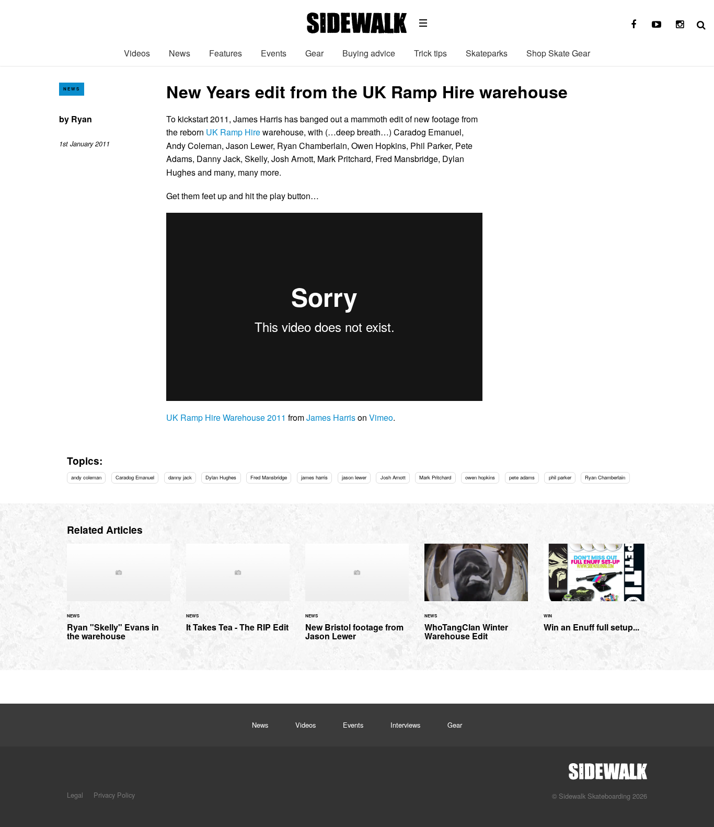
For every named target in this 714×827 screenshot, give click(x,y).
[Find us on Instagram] (679, 24)
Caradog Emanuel (135, 477)
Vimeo (381, 417)
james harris (314, 477)
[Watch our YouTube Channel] (656, 24)
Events (273, 53)
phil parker (560, 477)
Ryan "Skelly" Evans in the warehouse (118, 598)
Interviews (405, 725)
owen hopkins (480, 477)
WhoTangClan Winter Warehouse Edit (476, 598)
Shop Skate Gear (558, 53)
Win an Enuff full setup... (595, 594)
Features (225, 53)
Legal (75, 795)
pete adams (522, 477)
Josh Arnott (393, 477)
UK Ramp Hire (233, 132)
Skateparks (487, 53)
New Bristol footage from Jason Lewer (357, 598)
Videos (137, 53)
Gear (314, 53)
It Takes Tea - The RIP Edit (238, 594)
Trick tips (430, 53)
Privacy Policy (114, 795)
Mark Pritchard (435, 477)
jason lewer (354, 477)
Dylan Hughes (220, 477)
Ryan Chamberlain (605, 477)
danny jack (180, 477)
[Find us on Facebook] (633, 24)
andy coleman (86, 477)
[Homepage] (608, 768)
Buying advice (368, 53)
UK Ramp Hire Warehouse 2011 (226, 417)
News (179, 53)
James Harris (330, 417)
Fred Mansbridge (268, 477)
